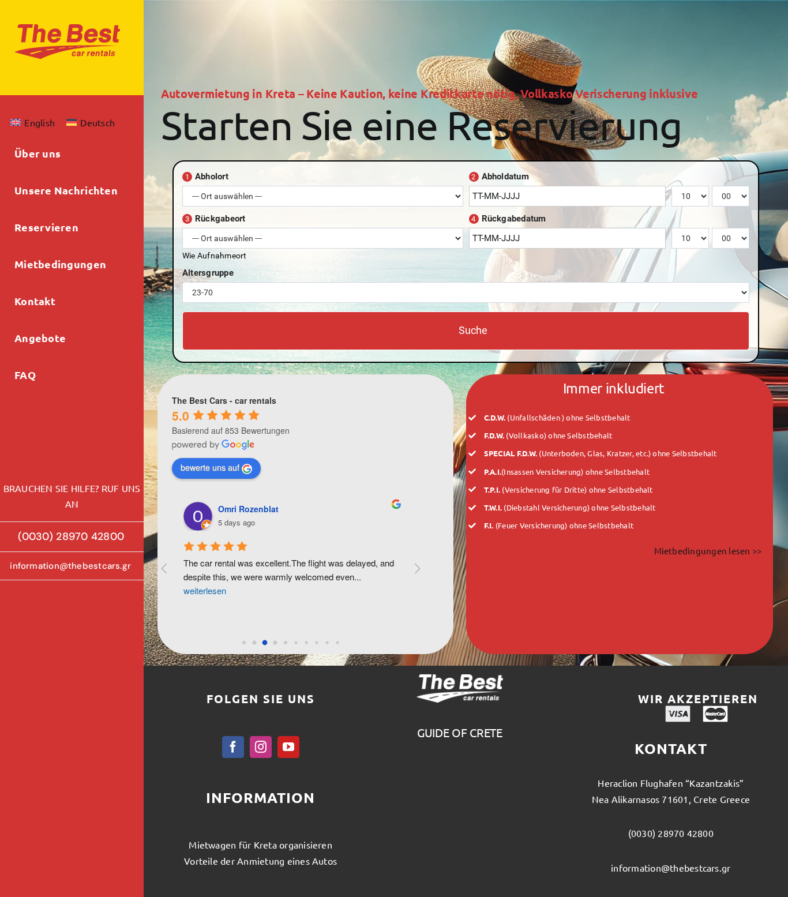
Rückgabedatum (508, 218)
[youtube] (288, 747)
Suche (473, 330)
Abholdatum (500, 176)
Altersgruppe (208, 273)
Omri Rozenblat (248, 509)
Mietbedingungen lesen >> (708, 550)
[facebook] (233, 747)
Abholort (206, 176)
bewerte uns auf (210, 467)
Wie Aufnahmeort (214, 255)
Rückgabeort (215, 218)
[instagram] (261, 747)
